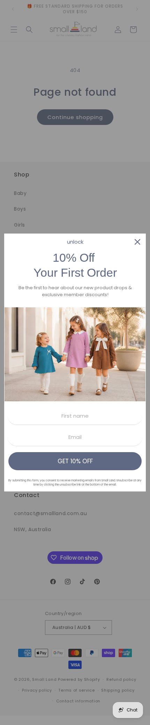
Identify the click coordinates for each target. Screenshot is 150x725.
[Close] (137, 242)
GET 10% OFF (75, 461)
